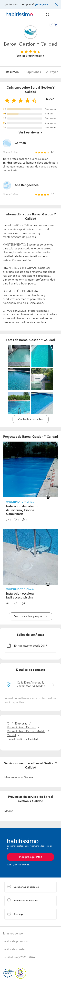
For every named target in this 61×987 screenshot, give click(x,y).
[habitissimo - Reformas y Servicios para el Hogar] (15, 15)
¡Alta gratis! (42, 4)
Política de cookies (14, 949)
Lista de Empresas (15, 923)
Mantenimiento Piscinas (21, 727)
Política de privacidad (16, 941)
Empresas (21, 723)
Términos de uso (13, 933)
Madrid (11, 735)
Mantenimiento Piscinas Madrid (26, 731)
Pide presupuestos (30, 981)
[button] (30, 887)
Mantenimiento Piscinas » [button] (20, 502)
